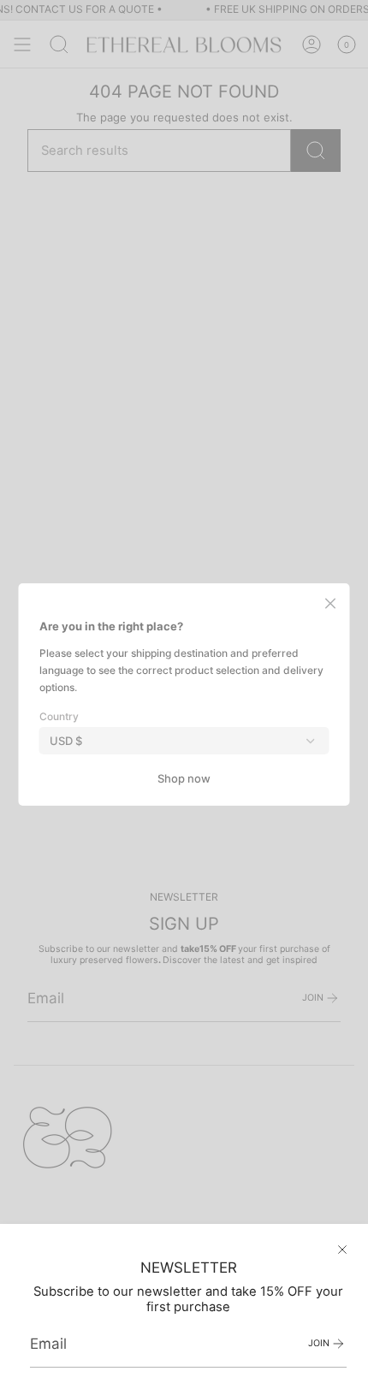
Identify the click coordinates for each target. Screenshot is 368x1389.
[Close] (342, 1249)
